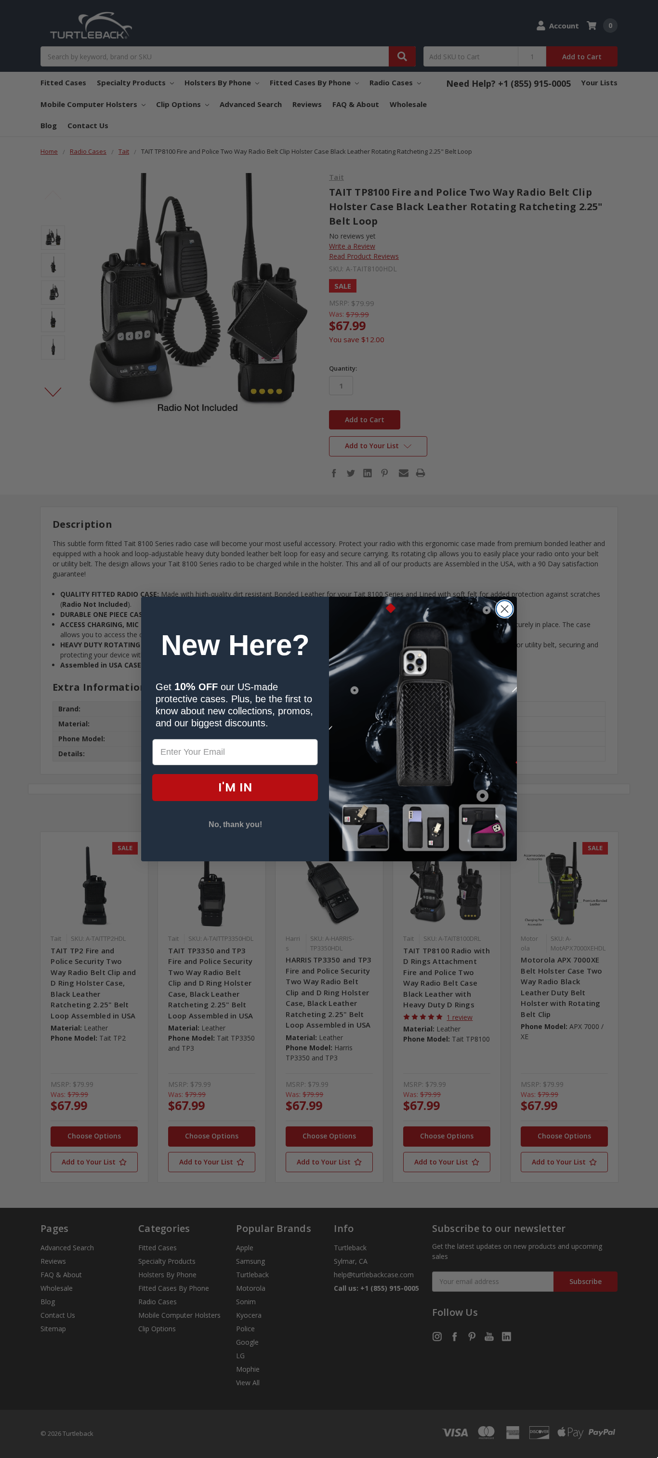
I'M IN (235, 787)
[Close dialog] (504, 609)
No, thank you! (235, 824)
